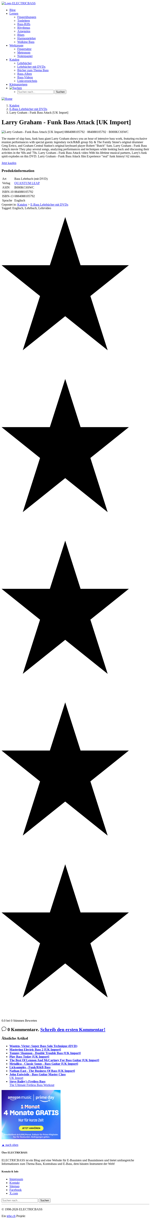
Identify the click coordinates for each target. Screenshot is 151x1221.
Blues (20, 34)
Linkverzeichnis (27, 81)
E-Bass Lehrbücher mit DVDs (49, 204)
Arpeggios (23, 31)
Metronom (23, 52)
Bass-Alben (24, 73)
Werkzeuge (16, 45)
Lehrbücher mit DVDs (31, 66)
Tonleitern (23, 20)
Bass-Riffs (23, 24)
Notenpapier (25, 56)
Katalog (14, 59)
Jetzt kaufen (9, 163)
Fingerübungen (26, 17)
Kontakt (14, 1182)
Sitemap (14, 1186)
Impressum (16, 1179)
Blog (12, 10)
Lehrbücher (24, 63)
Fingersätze (24, 49)
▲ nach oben (10, 1145)
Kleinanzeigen (18, 84)
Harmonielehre (26, 38)
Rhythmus (23, 27)
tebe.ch (11, 1216)
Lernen (13, 13)
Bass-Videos (25, 77)
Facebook (15, 1189)
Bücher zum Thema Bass (33, 70)
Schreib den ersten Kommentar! (72, 1029)
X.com (13, 1193)
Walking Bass (25, 42)
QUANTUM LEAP (27, 183)
